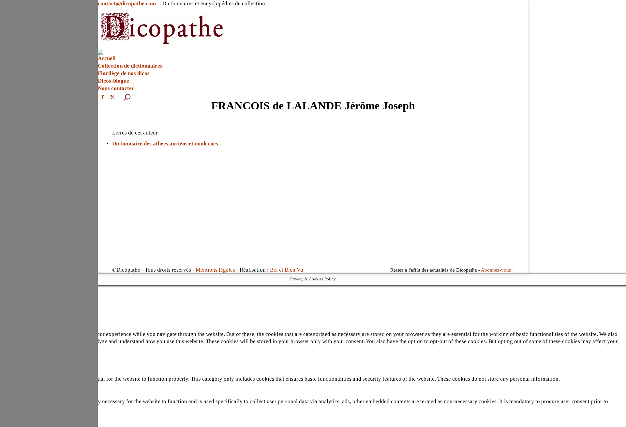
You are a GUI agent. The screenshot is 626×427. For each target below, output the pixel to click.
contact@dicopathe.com (127, 3)
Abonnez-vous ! (497, 270)
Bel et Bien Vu (286, 270)
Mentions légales (215, 270)
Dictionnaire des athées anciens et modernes (165, 143)
